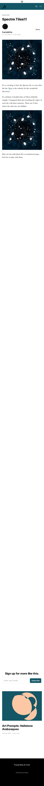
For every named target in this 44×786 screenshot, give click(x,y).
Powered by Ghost (22, 772)
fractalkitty (7, 32)
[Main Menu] (40, 6)
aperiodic (6, 15)
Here (10, 88)
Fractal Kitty (19, 765)
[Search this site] (36, 6)
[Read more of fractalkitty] (5, 27)
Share (38, 29)
